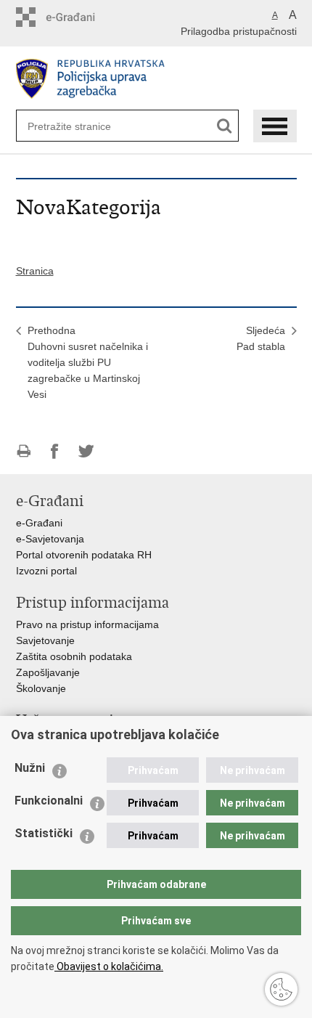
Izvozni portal (46, 571)
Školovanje (41, 688)
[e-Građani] (78, 17)
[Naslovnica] (156, 79)
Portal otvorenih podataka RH (84, 555)
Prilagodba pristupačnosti (239, 31)
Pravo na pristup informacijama (87, 624)
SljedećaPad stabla (261, 338)
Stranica (35, 271)
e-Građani (39, 523)
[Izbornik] (275, 126)
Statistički (44, 833)
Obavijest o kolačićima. (108, 966)
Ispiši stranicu (23, 451)
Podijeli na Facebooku (54, 451)
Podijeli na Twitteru (86, 451)
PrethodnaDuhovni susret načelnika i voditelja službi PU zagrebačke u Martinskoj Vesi (88, 362)
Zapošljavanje (48, 672)
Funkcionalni (49, 800)
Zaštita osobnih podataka (74, 656)
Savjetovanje (45, 640)
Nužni (30, 768)
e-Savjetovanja (50, 539)
